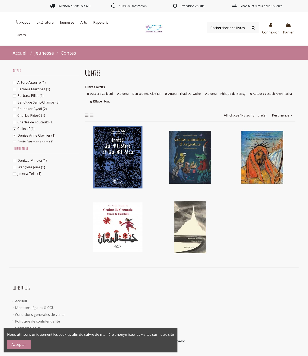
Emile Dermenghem (35, 142)
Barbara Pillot (30, 95)
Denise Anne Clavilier (36, 135)
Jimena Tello (29, 173)
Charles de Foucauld (35, 122)
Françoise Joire (31, 167)
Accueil (21, 300)
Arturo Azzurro (31, 82)
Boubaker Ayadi (32, 108)
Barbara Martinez (33, 89)
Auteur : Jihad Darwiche (184, 93)
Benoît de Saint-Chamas (38, 102)
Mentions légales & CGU (35, 307)
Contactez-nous (28, 327)
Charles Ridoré (31, 115)
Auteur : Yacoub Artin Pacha (272, 93)
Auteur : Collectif (101, 93)
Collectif (26, 128)
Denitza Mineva (32, 160)
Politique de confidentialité (37, 321)
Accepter (19, 344)
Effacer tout (101, 101)
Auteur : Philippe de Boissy (226, 93)
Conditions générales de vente (40, 314)
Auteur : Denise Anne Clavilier (140, 93)
